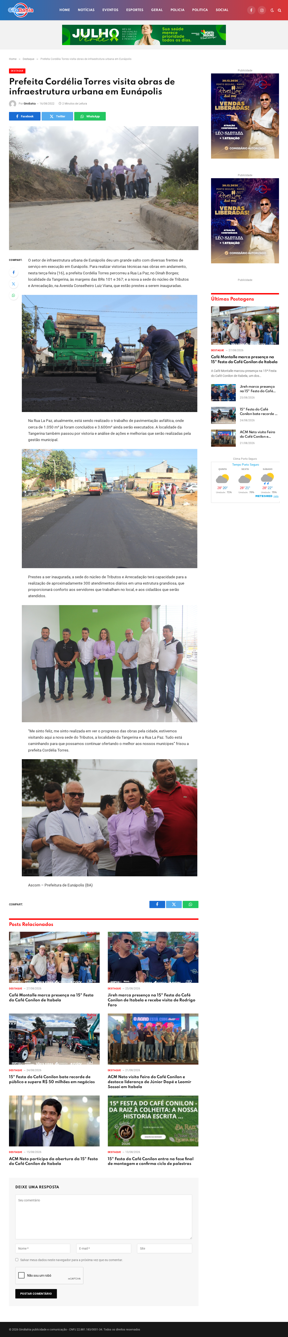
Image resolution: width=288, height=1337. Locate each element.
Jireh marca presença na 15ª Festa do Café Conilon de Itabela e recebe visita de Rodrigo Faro (151, 1000)
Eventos (110, 10)
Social (222, 10)
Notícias (86, 10)
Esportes (135, 10)
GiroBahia (30, 103)
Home (64, 10)
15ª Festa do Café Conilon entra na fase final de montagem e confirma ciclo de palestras (151, 1161)
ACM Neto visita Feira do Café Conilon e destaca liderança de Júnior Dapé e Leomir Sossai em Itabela (149, 1082)
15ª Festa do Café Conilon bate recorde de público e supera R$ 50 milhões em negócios (52, 1079)
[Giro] (21, 10)
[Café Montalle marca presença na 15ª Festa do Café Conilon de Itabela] (54, 957)
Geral (157, 10)
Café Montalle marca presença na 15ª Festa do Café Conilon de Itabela (51, 997)
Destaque (17, 70)
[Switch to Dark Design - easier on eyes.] (272, 10)
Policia (178, 10)
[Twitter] (13, 283)
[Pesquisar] (279, 10)
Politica (200, 10)
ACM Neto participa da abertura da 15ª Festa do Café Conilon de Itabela (53, 1161)
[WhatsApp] (13, 295)
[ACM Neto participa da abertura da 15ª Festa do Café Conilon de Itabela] (54, 1121)
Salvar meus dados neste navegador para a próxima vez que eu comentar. (71, 1260)
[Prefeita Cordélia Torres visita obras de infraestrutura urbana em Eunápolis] (103, 188)
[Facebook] (13, 272)
